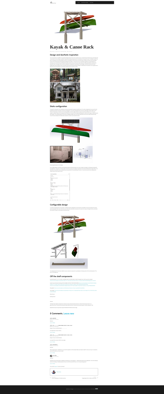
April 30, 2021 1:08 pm (56, 356)
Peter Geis (58, 51)
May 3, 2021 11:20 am (55, 345)
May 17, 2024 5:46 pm (56, 326)
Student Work (64, 51)
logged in (56, 366)
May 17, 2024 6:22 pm (56, 319)
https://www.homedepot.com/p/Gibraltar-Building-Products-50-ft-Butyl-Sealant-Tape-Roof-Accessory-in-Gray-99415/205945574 (72, 285)
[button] (93, 2)
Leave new (68, 313)
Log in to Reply (52, 322)
